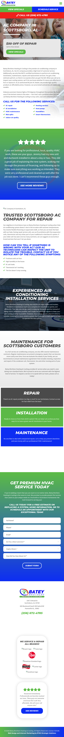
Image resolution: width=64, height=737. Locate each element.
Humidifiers (40, 111)
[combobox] (32, 542)
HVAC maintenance (13, 111)
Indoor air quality (12, 117)
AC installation (11, 108)
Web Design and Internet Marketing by (32, 733)
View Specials (16, 9)
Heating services (42, 105)
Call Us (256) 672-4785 (33, 15)
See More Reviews (32, 185)
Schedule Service (48, 9)
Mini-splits (9, 114)
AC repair (9, 105)
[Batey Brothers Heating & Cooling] (8, 3)
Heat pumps (40, 108)
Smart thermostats (43, 114)
